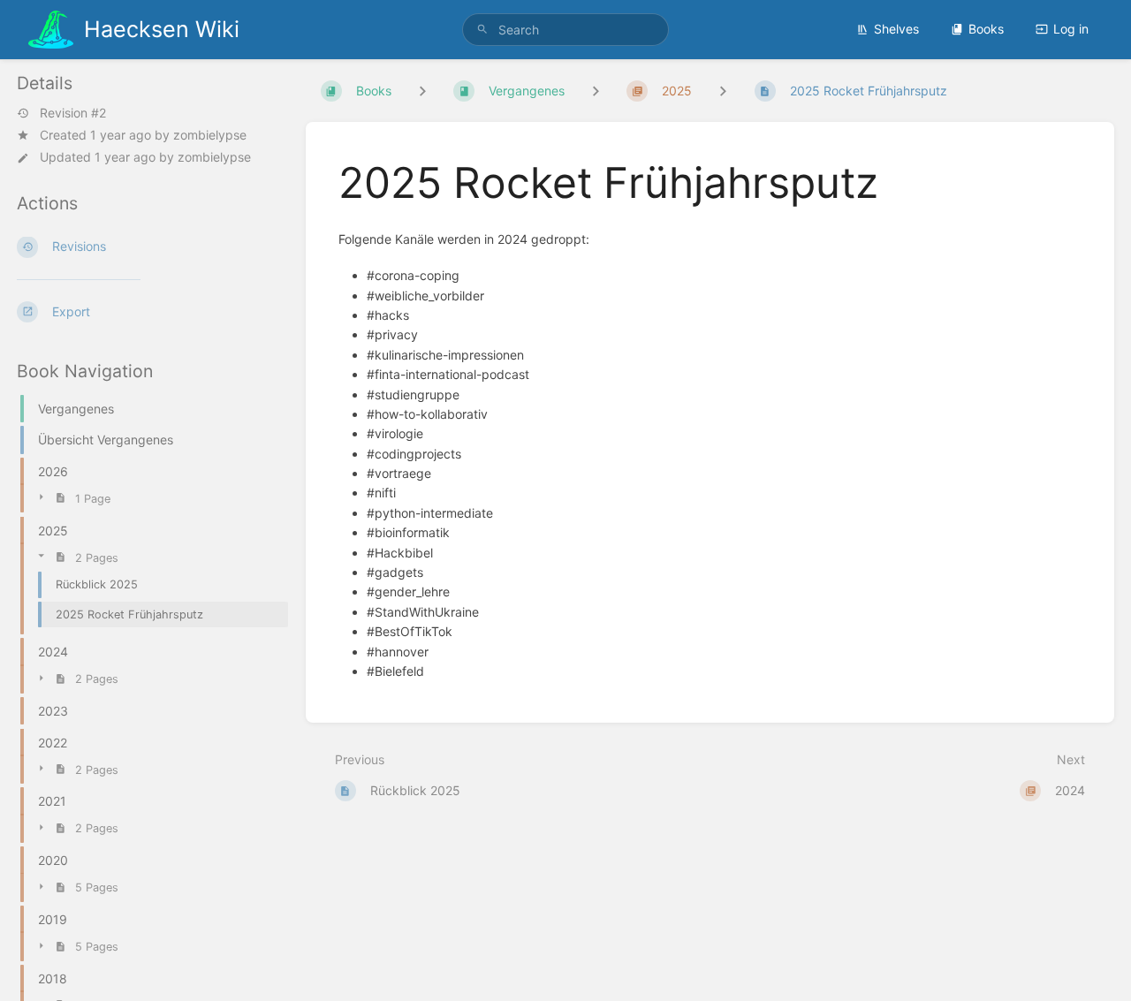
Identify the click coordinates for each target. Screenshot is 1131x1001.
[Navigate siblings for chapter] (595, 90)
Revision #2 (73, 113)
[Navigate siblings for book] (422, 90)
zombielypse (210, 134)
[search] (565, 29)
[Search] (482, 29)
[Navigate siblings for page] (723, 90)
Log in (1071, 28)
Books (986, 28)
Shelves (896, 28)
